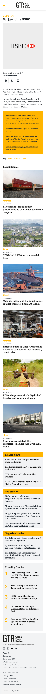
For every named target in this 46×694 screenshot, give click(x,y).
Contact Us (7, 656)
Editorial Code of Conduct (12, 685)
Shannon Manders (11, 75)
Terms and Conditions (10, 673)
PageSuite (15, 691)
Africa (5, 249)
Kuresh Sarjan (20, 159)
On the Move (8, 16)
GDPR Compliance (9, 679)
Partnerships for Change (11, 665)
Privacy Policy (8, 676)
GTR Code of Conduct (10, 682)
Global (6, 295)
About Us (6, 653)
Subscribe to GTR (9, 659)
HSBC (10, 159)
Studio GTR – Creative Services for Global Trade (19, 668)
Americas (7, 201)
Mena (5, 435)
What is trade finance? (10, 662)
